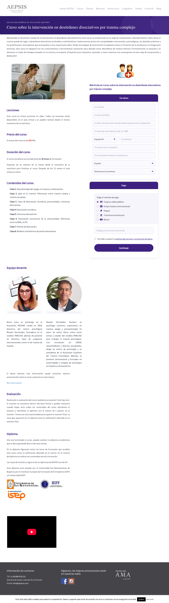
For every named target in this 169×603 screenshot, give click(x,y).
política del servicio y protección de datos (133, 239)
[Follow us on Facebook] (64, 581)
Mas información (14, 383)
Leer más (150, 599)
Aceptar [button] (141, 599)
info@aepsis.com (20, 583)
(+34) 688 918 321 (18, 576)
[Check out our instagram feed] (71, 581)
